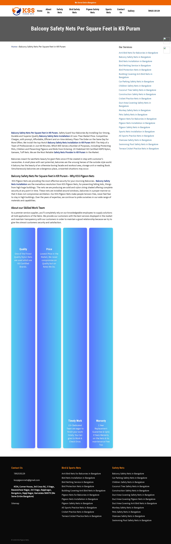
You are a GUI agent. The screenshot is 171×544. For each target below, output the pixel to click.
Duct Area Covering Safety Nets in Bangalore (135, 104)
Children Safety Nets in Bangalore (135, 86)
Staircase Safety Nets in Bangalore (135, 140)
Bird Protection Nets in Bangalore (135, 70)
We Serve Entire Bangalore (85, 3)
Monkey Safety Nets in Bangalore (135, 110)
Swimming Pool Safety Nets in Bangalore (138, 144)
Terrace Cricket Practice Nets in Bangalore (139, 148)
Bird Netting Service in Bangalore (135, 65)
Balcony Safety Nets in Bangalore (135, 57)
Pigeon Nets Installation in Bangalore (137, 123)
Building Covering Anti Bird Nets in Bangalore (135, 76)
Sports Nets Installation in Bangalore (137, 131)
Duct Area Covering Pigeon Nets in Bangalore (133, 499)
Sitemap (15, 503)
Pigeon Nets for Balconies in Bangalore (137, 119)
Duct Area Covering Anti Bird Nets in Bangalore (134, 503)
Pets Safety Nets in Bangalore (133, 114)
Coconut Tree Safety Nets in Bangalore (137, 90)
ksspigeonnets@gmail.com (26, 480)
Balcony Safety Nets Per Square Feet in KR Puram (34, 133)
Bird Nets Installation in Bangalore (135, 61)
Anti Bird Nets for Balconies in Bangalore (138, 53)
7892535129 (19, 473)
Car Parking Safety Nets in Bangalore (136, 81)
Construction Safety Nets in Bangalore (137, 94)
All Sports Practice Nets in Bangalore (136, 136)
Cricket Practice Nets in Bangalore (135, 98)
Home (14, 47)
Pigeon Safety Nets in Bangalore (134, 127)
